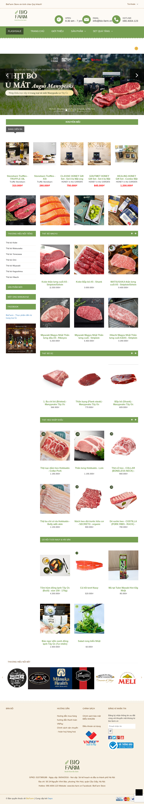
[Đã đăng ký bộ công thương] (121, 742)
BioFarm (30, 798)
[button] (7, 76)
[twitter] (114, 737)
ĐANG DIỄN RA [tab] (15, 129)
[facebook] (110, 737)
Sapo (50, 798)
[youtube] (122, 737)
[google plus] (118, 737)
